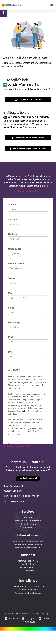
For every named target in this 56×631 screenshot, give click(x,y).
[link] (3, 13)
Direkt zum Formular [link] (28, 191)
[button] (51, 5)
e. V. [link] (28, 462)
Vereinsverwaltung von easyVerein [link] (17, 447)
